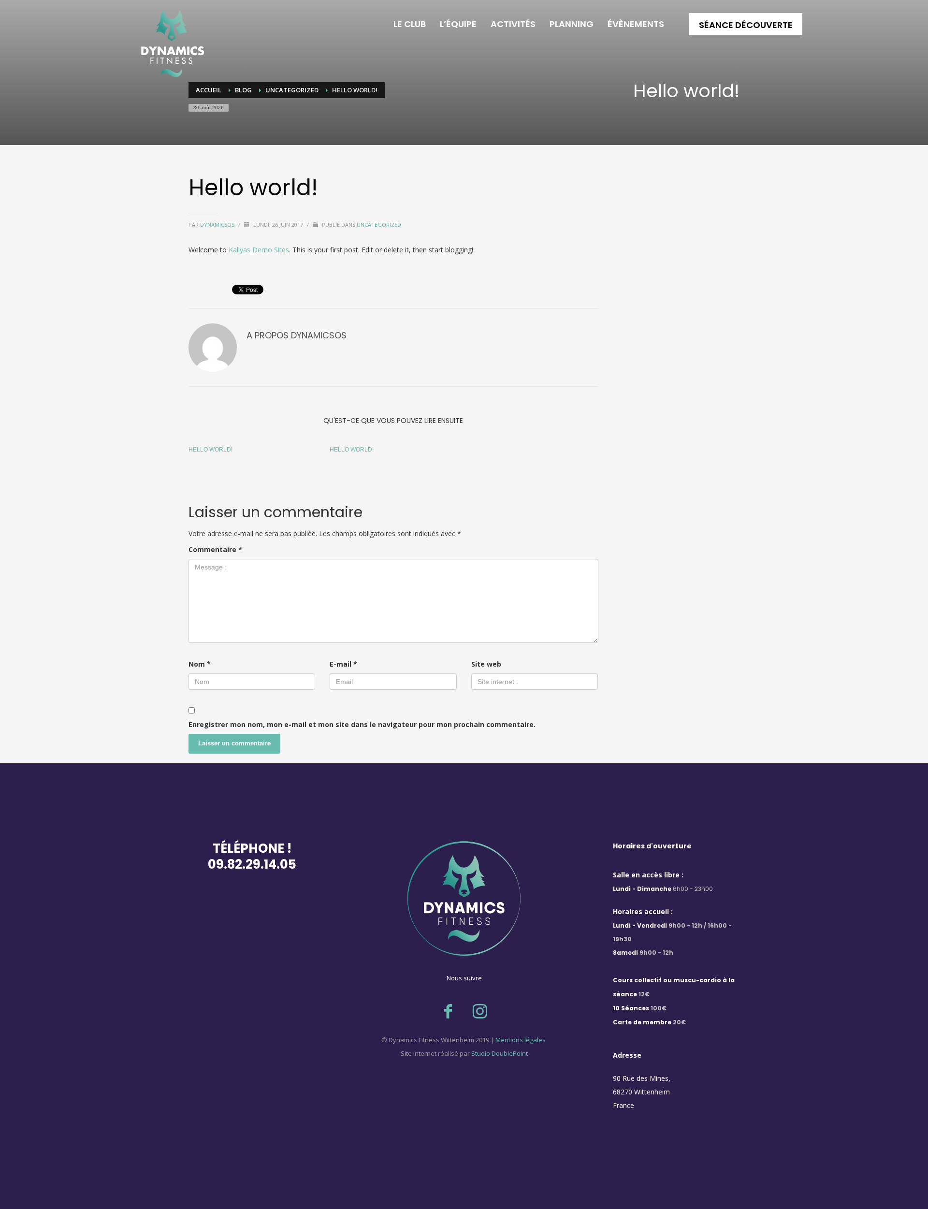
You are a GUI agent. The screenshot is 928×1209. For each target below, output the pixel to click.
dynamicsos (218, 224)
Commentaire (215, 549)
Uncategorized (379, 224)
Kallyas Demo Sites (259, 249)
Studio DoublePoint (499, 1053)
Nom (199, 664)
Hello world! (210, 449)
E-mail (343, 664)
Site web (486, 664)
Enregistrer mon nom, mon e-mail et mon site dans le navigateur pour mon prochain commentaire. (362, 724)
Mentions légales (520, 1039)
